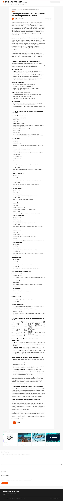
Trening (12, 4)
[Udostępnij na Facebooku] (46, 19)
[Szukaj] (59, 1)
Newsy (5, 4)
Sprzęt (9, 4)
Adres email (3, 471)
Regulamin (58, 498)
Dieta (16, 4)
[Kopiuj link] (50, 19)
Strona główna (14, 9)
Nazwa (2, 467)
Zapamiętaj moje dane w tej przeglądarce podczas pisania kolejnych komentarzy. (16, 480)
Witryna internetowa (5, 475)
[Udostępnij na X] (48, 19)
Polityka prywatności (53, 498)
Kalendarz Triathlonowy (22, 4)
